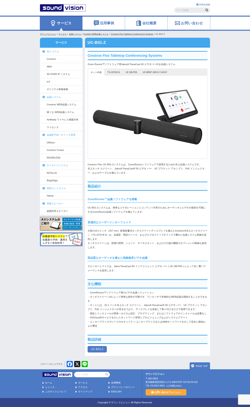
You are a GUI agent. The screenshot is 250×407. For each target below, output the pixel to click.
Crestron (51, 59)
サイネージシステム (57, 165)
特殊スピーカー (55, 203)
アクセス (83, 387)
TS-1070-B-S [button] (113, 72)
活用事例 (116, 382)
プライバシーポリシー (123, 387)
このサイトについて (55, 391)
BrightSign (52, 180)
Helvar (50, 195)
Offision (51, 142)
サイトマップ (85, 391)
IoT (48, 81)
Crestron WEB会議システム (61, 104)
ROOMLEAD (53, 157)
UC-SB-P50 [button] (131, 72)
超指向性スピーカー (57, 211)
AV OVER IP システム (58, 74)
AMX (49, 66)
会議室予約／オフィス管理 (61, 135)
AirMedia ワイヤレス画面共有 (62, 119)
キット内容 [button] (96, 72)
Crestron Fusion (55, 150)
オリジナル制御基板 (57, 89)
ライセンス (53, 127)
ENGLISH (116, 391)
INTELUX (52, 173)
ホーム (48, 382)
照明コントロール (56, 188)
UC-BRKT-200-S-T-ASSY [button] (155, 72)
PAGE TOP (202, 366)
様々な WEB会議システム (60, 112)
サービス (83, 382)
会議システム (54, 97)
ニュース (50, 387)
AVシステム (53, 51)
